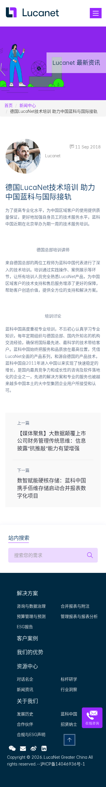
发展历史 (25, 713)
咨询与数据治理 (31, 606)
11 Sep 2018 (87, 146)
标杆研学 (69, 679)
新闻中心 (27, 105)
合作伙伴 (25, 724)
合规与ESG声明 (31, 734)
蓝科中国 (69, 713)
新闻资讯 (25, 689)
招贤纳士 (69, 724)
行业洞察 (69, 689)
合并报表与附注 (75, 606)
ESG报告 (25, 626)
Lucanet (52, 155)
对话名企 (25, 679)
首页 (8, 105)
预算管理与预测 (31, 616)
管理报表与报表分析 (79, 616)
